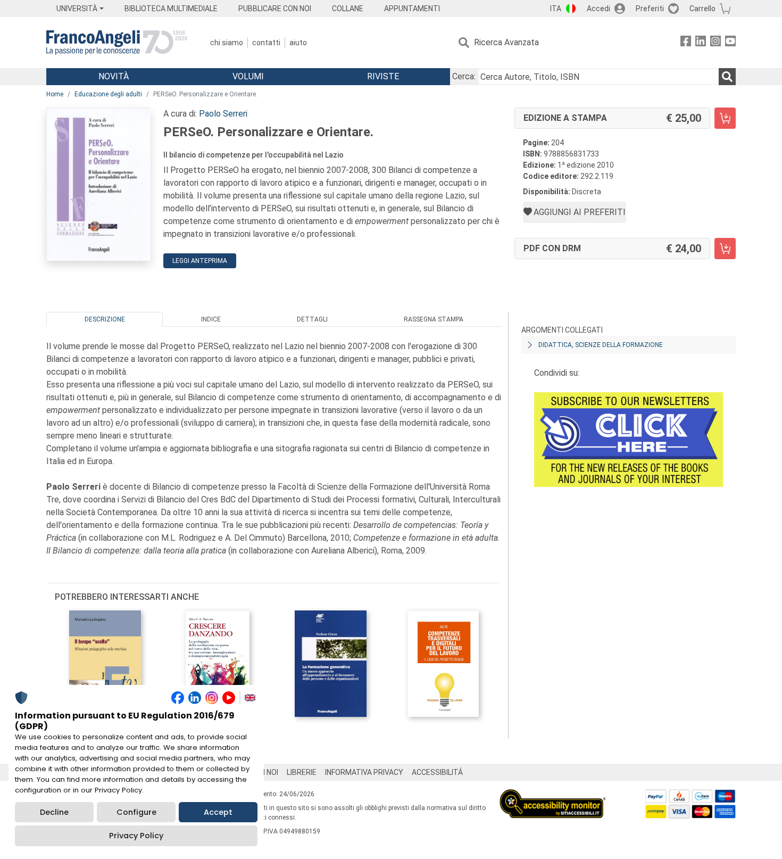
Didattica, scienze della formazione (600, 345)
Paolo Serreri (223, 114)
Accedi (598, 8)
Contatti (266, 42)
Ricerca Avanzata (506, 42)
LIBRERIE (302, 772)
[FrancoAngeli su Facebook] (685, 43)
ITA (555, 8)
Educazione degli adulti (108, 94)
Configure (136, 812)
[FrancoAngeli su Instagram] (715, 43)
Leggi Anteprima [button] (199, 261)
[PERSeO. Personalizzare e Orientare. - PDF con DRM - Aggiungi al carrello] (725, 248)
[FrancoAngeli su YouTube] (730, 43)
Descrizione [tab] (105, 319)
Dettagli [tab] (312, 319)
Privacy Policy (136, 835)
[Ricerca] (727, 76)
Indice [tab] (211, 319)
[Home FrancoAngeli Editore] (116, 43)
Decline (54, 812)
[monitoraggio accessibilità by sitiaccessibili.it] (553, 795)
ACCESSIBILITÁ (437, 772)
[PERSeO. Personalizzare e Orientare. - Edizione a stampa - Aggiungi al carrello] (725, 118)
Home (54, 94)
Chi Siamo (226, 42)
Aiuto (298, 42)
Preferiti (650, 8)
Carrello (702, 8)
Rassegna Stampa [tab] (433, 319)
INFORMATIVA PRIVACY (364, 772)
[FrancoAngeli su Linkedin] (700, 43)
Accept (218, 812)
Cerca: (464, 76)
